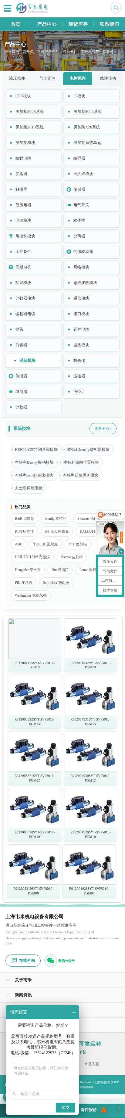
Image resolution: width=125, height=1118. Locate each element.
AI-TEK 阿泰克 (57, 531)
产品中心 (47, 24)
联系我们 (109, 24)
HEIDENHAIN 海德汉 (32, 557)
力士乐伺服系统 (28, 488)
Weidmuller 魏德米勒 (31, 595)
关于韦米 (19, 980)
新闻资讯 (19, 995)
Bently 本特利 (55, 518)
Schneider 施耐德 (56, 583)
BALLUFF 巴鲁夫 (94, 531)
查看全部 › (103, 428)
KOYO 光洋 (24, 531)
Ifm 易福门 (60, 570)
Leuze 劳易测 (89, 570)
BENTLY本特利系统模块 (36, 450)
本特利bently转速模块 (34, 475)
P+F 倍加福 (78, 544)
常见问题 (91, 1064)
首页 (16, 24)
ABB (18, 544)
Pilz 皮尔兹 (23, 583)
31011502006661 (82, 1087)
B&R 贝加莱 (24, 518)
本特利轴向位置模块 (81, 462)
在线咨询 (27, 960)
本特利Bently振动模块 (34, 462)
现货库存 (78, 24)
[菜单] (7, 8)
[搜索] (116, 8)
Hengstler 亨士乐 (28, 570)
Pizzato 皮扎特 (72, 557)
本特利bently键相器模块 (88, 450)
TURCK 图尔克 (45, 544)
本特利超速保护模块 (80, 475)
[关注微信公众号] (50, 960)
